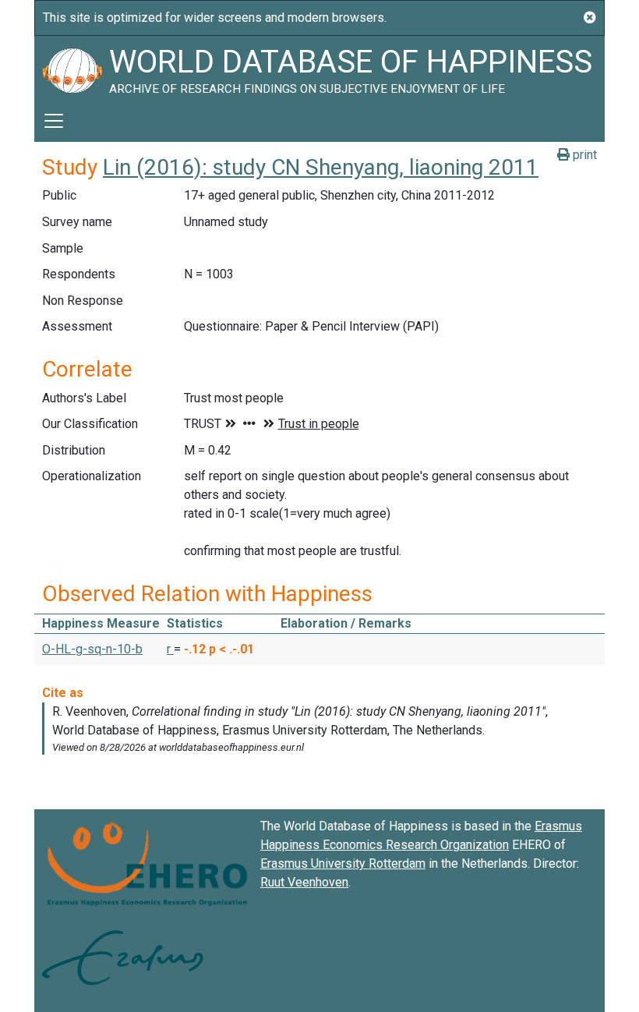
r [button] (170, 649)
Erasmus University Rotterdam (342, 863)
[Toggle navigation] (53, 121)
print (583, 154)
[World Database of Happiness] (71, 68)
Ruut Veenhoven (304, 882)
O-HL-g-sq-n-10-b (92, 649)
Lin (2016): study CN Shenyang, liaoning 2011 (320, 167)
